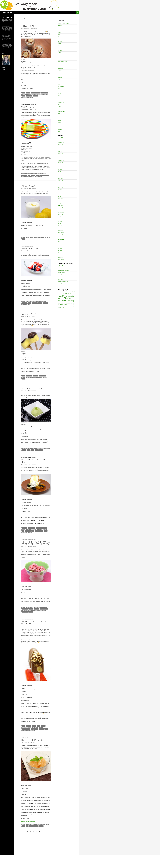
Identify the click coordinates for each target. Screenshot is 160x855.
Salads (59, 104)
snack (23, 176)
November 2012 (61, 180)
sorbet (43, 824)
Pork (59, 99)
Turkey (59, 124)
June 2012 (60, 191)
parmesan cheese (68, 301)
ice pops (44, 173)
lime (29, 175)
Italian (59, 75)
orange (45, 530)
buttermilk (34, 301)
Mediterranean (61, 86)
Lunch (59, 84)
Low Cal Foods (60, 81)
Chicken (59, 36)
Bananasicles (28, 314)
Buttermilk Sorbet (31, 248)
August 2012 (60, 187)
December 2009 (61, 259)
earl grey (28, 824)
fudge (38, 725)
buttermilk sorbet (41, 301)
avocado (24, 448)
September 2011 (61, 212)
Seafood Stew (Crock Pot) (63, 281)
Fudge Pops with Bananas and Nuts (35, 622)
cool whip (40, 529)
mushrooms (72, 300)
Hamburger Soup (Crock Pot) (63, 270)
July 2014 (60, 146)
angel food (24, 527)
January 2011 (60, 230)
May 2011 (60, 221)
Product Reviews (61, 102)
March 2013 (60, 173)
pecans (23, 95)
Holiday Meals (60, 68)
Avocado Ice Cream (31, 388)
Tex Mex (59, 122)
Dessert (22, 23)
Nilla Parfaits (28, 26)
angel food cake (31, 527)
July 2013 (60, 164)
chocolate (36, 375)
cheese (65, 294)
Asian (59, 27)
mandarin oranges (38, 530)
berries (23, 301)
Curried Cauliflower (62, 286)
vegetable (74, 306)
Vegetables (60, 129)
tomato (63, 306)
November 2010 (61, 234)
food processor (30, 607)
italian (59, 298)
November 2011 (61, 207)
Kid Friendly (27, 23)
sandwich (72, 303)
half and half (35, 727)
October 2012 (60, 182)
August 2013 (60, 162)
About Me (67, 12)
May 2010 (60, 248)
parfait (46, 94)
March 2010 (60, 252)
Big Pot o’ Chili (60, 268)
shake (48, 237)
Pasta (59, 95)
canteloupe (24, 173)
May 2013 (60, 169)
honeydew (39, 173)
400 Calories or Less (7, 12)
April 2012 (60, 196)
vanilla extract (25, 611)
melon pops (43, 175)
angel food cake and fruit (41, 527)
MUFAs (25, 386)
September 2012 (61, 185)
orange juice (24, 532)
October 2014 (60, 140)
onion (59, 301)
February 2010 (61, 255)
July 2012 (60, 189)
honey (34, 173)
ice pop (41, 727)
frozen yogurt (45, 92)
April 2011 (60, 223)
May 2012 (60, 194)
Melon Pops (27, 107)
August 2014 (60, 144)
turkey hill (35, 95)
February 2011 (61, 227)
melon (38, 175)
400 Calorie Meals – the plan (63, 23)
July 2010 (60, 243)
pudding (45, 377)
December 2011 (61, 205)
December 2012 (61, 178)
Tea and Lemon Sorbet (33, 740)
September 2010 (61, 239)
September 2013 (61, 160)
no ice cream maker (44, 608)
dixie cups (28, 377)
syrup (23, 378)
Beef (59, 30)
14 (36, 831)
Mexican (59, 88)
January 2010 (60, 257)
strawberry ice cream (32, 610)
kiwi (33, 530)
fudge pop (43, 725)
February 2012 (61, 200)
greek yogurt (24, 608)
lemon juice (37, 237)
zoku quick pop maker (30, 730)
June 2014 (60, 149)
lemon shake (43, 237)
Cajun (59, 34)
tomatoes (67, 306)
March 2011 (60, 225)
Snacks (31, 104)
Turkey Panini (60, 279)
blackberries (33, 529)
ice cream (42, 448)
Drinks (25, 183)
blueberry (28, 301)
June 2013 (60, 167)
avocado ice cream (30, 448)
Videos (59, 131)
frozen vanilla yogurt (35, 92)
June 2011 (60, 218)
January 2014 (60, 155)
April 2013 (60, 171)
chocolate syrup (42, 375)
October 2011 (60, 209)
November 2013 (61, 158)
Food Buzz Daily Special (62, 61)
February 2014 (61, 153)
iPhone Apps (60, 72)
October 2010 (60, 236)
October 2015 (60, 137)
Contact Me (73, 12)
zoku (23, 730)
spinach (72, 304)
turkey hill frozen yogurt (27, 97)
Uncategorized (60, 127)
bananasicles (29, 375)
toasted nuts (29, 95)
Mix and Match (61, 90)
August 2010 (60, 241)
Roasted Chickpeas (61, 272)
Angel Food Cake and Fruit (33, 460)
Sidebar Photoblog (61, 111)
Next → (40, 831)
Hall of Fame (60, 66)
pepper (62, 303)
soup (66, 304)
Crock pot (60, 41)
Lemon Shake (28, 186)
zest (41, 176)
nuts (42, 94)
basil (65, 292)
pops (48, 175)
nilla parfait (30, 94)
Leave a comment (34, 28)
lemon (32, 237)
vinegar (63, 307)
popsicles (40, 377)
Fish (58, 59)
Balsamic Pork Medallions (63, 274)
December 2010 (61, 232)
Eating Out (60, 50)
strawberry (24, 610)
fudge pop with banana (26, 727)
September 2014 (61, 142)
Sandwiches (60, 106)
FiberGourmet (60, 57)
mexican (68, 300)
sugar (23, 304)
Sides (59, 113)
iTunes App (60, 77)
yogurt (37, 176)
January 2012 (60, 203)
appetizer (59, 292)
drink (28, 237)
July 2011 (60, 216)
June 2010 (60, 245)
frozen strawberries (38, 607)
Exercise (59, 54)
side (59, 304)
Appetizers (60, 25)
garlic (72, 296)
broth (73, 292)
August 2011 (60, 214)
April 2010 (60, 250)
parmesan (63, 301)
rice (66, 303)
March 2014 (60, 151)
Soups (59, 117)
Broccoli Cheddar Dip (62, 283)
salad (68, 303)
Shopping (59, 108)
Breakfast (59, 32)
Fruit (25, 457)
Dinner (59, 45)
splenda (27, 176)
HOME (63, 12)
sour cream (69, 304)
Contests (59, 39)
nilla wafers (37, 94)
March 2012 (60, 198)
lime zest (33, 175)
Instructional (60, 70)
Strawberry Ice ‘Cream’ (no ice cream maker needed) (36, 543)
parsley (73, 301)
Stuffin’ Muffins (61, 265)
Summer (34, 104)
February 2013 (61, 176)
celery (61, 293)
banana (23, 92)
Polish (59, 97)
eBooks (59, 52)
